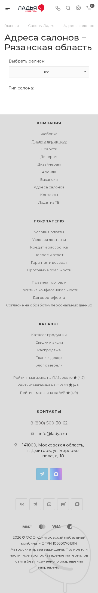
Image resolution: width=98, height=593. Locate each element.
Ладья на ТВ (49, 202)
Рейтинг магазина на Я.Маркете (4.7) (49, 377)
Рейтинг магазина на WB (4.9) (49, 392)
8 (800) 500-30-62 (49, 423)
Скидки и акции (49, 342)
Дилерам (49, 156)
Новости (49, 149)
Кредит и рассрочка (49, 247)
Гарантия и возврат (49, 262)
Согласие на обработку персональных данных (49, 305)
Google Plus (77, 504)
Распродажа (49, 350)
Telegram (42, 474)
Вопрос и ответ (49, 255)
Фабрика (49, 134)
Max (56, 474)
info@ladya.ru (53, 433)
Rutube (63, 504)
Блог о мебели (49, 365)
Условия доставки (49, 239)
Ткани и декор (49, 357)
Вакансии (49, 179)
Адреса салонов (49, 187)
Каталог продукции (49, 335)
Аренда (49, 172)
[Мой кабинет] (78, 8)
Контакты (49, 195)
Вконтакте (21, 504)
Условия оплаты (49, 232)
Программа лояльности (49, 270)
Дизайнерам (49, 164)
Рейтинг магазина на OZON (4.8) (49, 385)
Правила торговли (49, 282)
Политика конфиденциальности (49, 290)
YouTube (49, 504)
